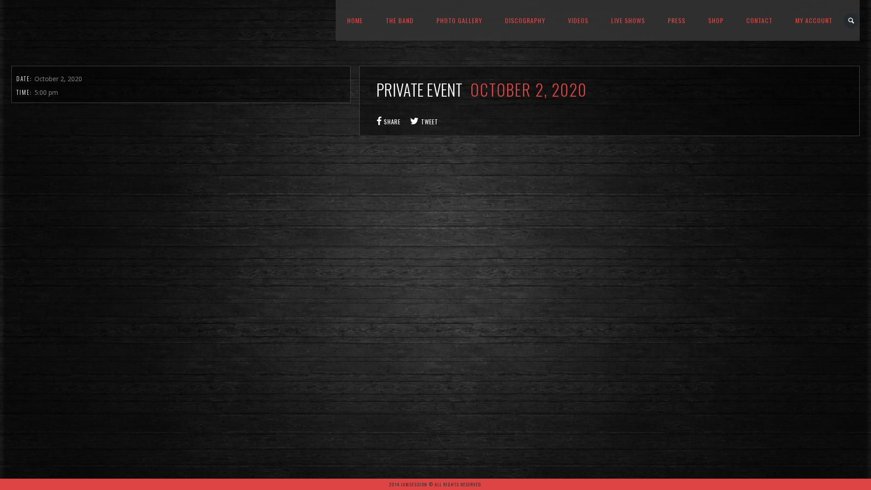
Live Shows (628, 20)
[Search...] (852, 20)
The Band (400, 20)
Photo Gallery (459, 20)
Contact (759, 20)
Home (355, 20)
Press (676, 20)
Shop (716, 20)
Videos (578, 20)
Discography (525, 20)
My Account (813, 20)
